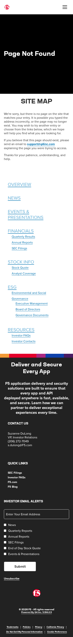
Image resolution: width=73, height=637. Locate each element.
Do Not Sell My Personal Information (24, 631)
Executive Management (32, 303)
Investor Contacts (23, 341)
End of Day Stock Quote (24, 548)
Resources (21, 329)
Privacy (38, 626)
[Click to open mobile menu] (64, 7)
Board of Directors (28, 309)
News (14, 198)
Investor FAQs (21, 335)
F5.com (17, 482)
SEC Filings (19, 248)
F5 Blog (17, 486)
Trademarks (12, 626)
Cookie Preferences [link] (57, 631)
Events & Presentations (25, 214)
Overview (19, 184)
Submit (20, 566)
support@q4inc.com (41, 144)
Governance (20, 298)
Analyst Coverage (24, 273)
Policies (27, 626)
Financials (21, 230)
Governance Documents (32, 315)
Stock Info (21, 261)
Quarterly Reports (20, 531)
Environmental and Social (29, 293)
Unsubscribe (11, 578)
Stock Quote (20, 267)
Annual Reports (22, 242)
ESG (12, 287)
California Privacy (55, 626)
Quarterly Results (23, 236)
